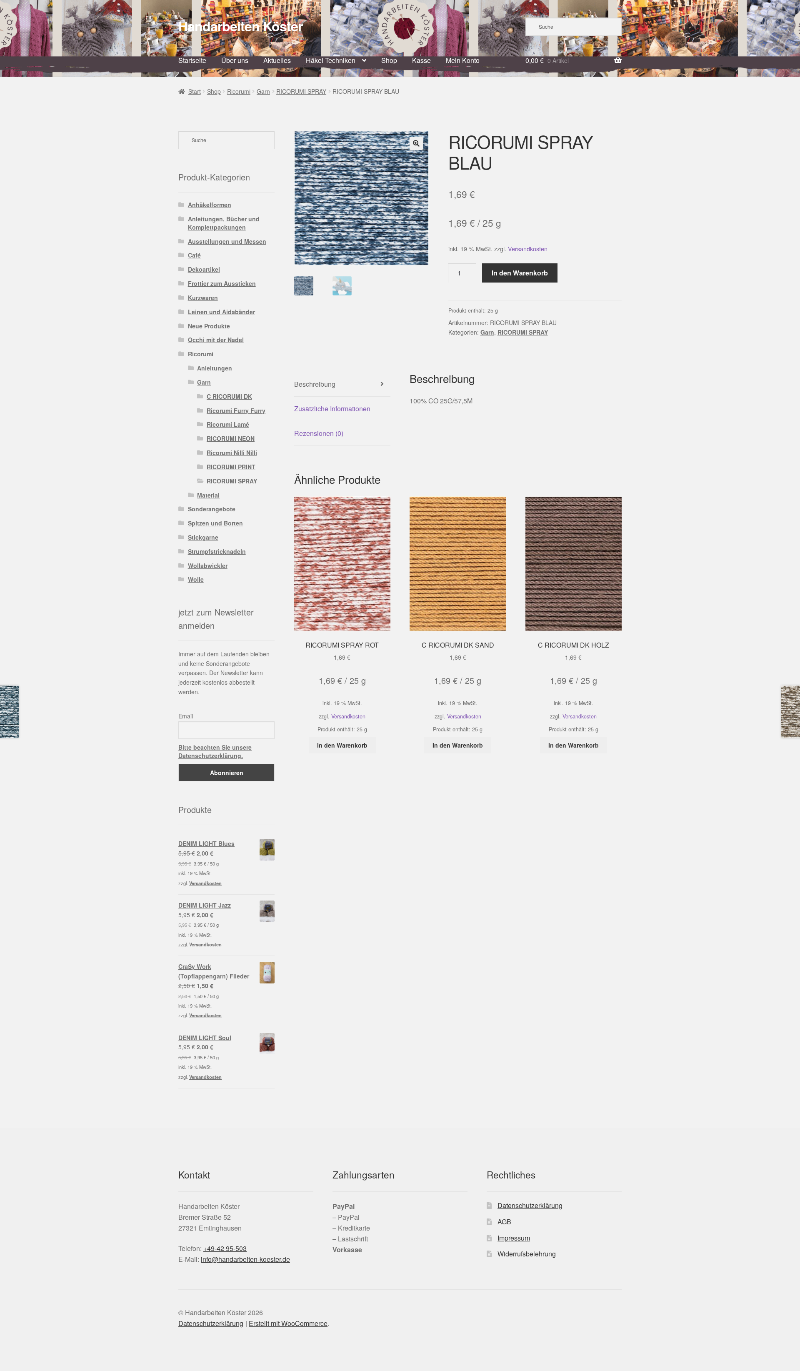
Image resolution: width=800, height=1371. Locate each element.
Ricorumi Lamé (228, 424)
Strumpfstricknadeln (217, 551)
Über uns (234, 60)
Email (185, 716)
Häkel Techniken (330, 60)
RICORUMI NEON (231, 438)
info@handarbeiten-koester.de (245, 1259)
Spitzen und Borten (215, 523)
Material (208, 495)
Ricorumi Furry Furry (236, 410)
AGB (504, 1221)
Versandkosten (528, 248)
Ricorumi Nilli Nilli (232, 452)
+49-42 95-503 (225, 1248)
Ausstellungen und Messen (227, 241)
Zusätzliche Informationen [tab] (332, 408)
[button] (416, 143)
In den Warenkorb (520, 273)
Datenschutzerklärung (530, 1205)
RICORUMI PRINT (231, 467)
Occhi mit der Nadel (216, 339)
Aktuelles (277, 60)
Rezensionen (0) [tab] (318, 433)
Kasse (421, 60)
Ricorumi (238, 91)
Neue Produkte (209, 326)
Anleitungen (214, 368)
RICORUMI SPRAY (301, 91)
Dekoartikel (204, 269)
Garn (263, 91)
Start (194, 91)
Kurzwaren (203, 297)
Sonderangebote (211, 509)
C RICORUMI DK (229, 396)
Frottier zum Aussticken (222, 283)
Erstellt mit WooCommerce (288, 1323)
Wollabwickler (208, 565)
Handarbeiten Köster (240, 25)
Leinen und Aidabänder (221, 312)
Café (194, 255)
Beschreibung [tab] (314, 384)
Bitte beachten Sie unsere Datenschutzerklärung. (215, 751)
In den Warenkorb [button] (342, 745)
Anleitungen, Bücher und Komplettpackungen (224, 223)
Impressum (514, 1238)
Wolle (196, 579)
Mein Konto (463, 60)
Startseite (192, 60)
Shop (389, 60)
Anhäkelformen (209, 204)
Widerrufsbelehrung (527, 1253)
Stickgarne (203, 537)
